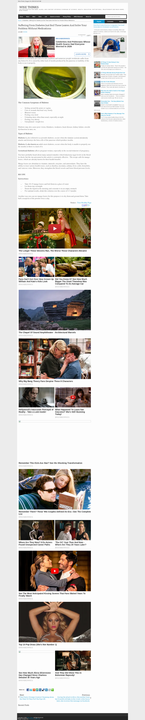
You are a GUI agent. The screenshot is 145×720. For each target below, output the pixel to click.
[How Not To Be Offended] (97, 86)
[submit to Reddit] (49, 690)
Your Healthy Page (84, 202)
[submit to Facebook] (28, 690)
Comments (110, 21)
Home (21, 16)
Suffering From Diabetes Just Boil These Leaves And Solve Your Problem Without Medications (52, 27)
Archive (121, 21)
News (27, 16)
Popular (99, 21)
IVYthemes (31, 718)
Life (46, 16)
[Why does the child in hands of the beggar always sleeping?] (97, 95)
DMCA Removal (78, 16)
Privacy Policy (67, 16)
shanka (25, 32)
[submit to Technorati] (52, 690)
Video (40, 16)
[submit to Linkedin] (46, 690)
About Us (88, 16)
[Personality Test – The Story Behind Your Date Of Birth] (97, 106)
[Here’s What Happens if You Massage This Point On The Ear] (97, 118)
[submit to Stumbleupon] (37, 690)
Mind (33, 16)
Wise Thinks (29, 7)
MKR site (37, 718)
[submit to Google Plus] (34, 690)
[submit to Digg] (40, 690)
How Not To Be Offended (108, 81)
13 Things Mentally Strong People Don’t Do (113, 72)
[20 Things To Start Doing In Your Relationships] (97, 67)
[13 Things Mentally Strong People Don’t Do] (97, 77)
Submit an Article (55, 16)
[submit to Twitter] (31, 690)
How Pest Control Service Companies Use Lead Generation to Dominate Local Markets (109, 26)
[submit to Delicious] (43, 690)
